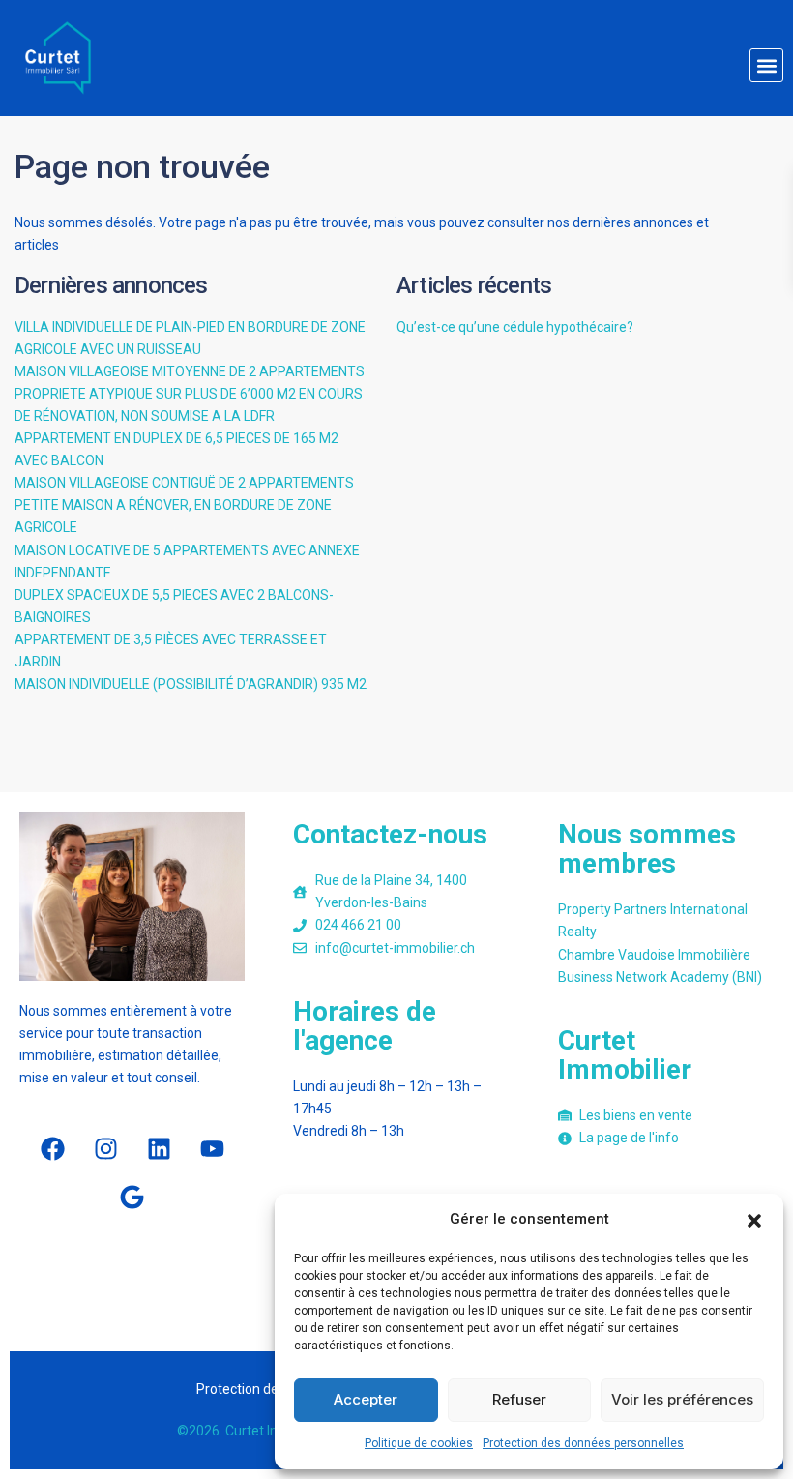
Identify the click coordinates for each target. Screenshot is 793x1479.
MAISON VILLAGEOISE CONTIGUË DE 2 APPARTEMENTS (184, 482)
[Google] (132, 1197)
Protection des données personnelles (583, 1443)
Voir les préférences (682, 1399)
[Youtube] (212, 1149)
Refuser (519, 1399)
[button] (754, 1218)
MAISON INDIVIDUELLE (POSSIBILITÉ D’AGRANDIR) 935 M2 (191, 684)
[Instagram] (105, 1149)
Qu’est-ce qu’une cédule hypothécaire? (514, 327)
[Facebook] (52, 1149)
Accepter (365, 1399)
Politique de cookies (419, 1443)
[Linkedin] (158, 1149)
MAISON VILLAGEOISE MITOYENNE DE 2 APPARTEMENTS (190, 371)
